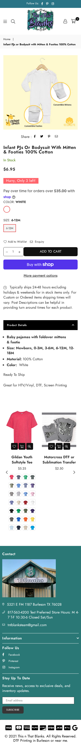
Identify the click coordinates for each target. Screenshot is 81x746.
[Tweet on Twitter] (42, 137)
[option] (40, 92)
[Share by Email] (56, 137)
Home (6, 39)
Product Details (17, 325)
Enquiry (39, 242)
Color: (14, 202)
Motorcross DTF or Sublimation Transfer (59, 459)
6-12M (9, 228)
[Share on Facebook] (35, 137)
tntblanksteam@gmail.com (27, 624)
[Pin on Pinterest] (49, 137)
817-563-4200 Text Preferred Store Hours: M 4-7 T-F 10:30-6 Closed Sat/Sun (43, 615)
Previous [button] (6, 472)
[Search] (13, 21)
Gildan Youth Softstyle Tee (21, 459)
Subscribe (13, 710)
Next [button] (74, 472)
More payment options (40, 275)
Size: (11, 220)
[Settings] (65, 21)
